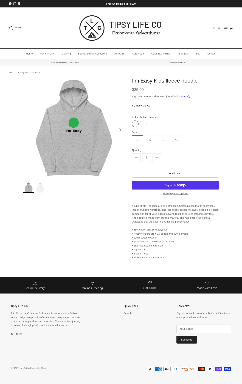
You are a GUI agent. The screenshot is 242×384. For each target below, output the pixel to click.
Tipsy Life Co (143, 105)
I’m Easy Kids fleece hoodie (28, 73)
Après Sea (138, 53)
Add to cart (175, 173)
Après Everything (160, 53)
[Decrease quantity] (136, 157)
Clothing (66, 53)
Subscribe (186, 339)
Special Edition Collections (92, 53)
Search (128, 313)
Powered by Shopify (38, 368)
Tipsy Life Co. (23, 368)
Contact (211, 53)
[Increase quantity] (157, 157)
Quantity (137, 150)
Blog (197, 53)
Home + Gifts (47, 53)
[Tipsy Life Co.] (121, 28)
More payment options (175, 193)
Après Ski (119, 53)
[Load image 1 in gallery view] (73, 128)
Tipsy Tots (182, 53)
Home (29, 53)
